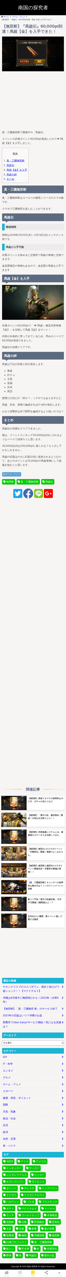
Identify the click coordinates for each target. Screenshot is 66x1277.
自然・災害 (9, 1138)
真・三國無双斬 (16, 160)
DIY (5, 1056)
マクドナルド (29, 1208)
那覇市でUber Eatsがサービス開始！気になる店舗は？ (32, 1024)
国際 (5, 1104)
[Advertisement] (33, 100)
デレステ (29, 1188)
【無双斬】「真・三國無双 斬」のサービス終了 (30, 1008)
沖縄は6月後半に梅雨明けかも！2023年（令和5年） (31, 999)
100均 (9, 1161)
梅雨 (24, 1235)
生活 (5, 1125)
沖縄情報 (39, 1235)
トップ (59, 1276)
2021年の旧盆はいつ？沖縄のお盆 (22, 1015)
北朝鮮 (10, 1221)
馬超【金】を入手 (17, 169)
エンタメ (8, 1070)
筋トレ (10, 1248)
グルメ (7, 1077)
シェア (46, 1276)
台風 (24, 1221)
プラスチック (49, 1201)
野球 (8, 1255)
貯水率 (25, 1248)
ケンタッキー (14, 1168)
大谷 (8, 1228)
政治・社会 (9, 1118)
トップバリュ (49, 1188)
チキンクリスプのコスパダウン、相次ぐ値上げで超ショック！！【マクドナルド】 (31, 988)
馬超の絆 (12, 174)
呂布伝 (56, 1221)
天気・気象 (9, 1111)
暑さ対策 (49, 1228)
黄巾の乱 (49, 1255)
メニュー (20, 1276)
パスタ (30, 1201)
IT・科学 (8, 1063)
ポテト (10, 1208)
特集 (33, 1276)
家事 (34, 1228)
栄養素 (10, 1235)
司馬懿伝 (39, 1221)
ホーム (6, 1276)
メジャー (49, 1208)
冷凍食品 (52, 1215)
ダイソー (11, 1188)
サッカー (34, 1168)
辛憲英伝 (52, 1248)
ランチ (10, 1215)
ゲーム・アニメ (12, 474)
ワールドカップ (30, 1215)
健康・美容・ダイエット (17, 1097)
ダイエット (38, 1181)
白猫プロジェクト (16, 1242)
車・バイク (9, 1145)
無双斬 (10, 481)
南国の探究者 (33, 7)
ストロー (39, 1174)
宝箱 (21, 1228)
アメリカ (41, 1161)
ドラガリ (11, 1195)
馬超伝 (10, 165)
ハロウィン (12, 1201)
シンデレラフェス (16, 1174)
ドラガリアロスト (34, 1195)
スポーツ (8, 1091)
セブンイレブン (15, 1181)
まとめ (10, 179)
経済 (5, 1132)
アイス (24, 1161)
